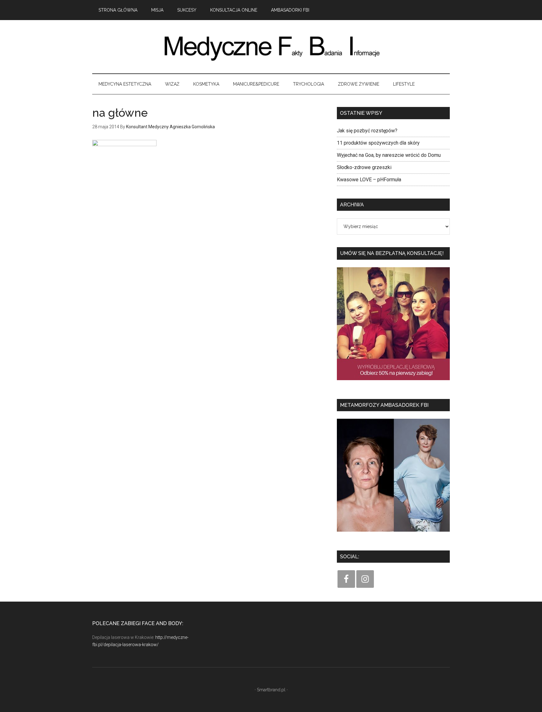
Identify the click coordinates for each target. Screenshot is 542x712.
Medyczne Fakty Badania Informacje (271, 47)
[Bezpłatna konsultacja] (393, 382)
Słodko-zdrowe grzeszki (364, 167)
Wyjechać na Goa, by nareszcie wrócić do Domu (389, 155)
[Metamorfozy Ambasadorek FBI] (393, 534)
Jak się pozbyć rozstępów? (367, 131)
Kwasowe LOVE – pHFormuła (369, 180)
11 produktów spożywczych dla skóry (378, 143)
